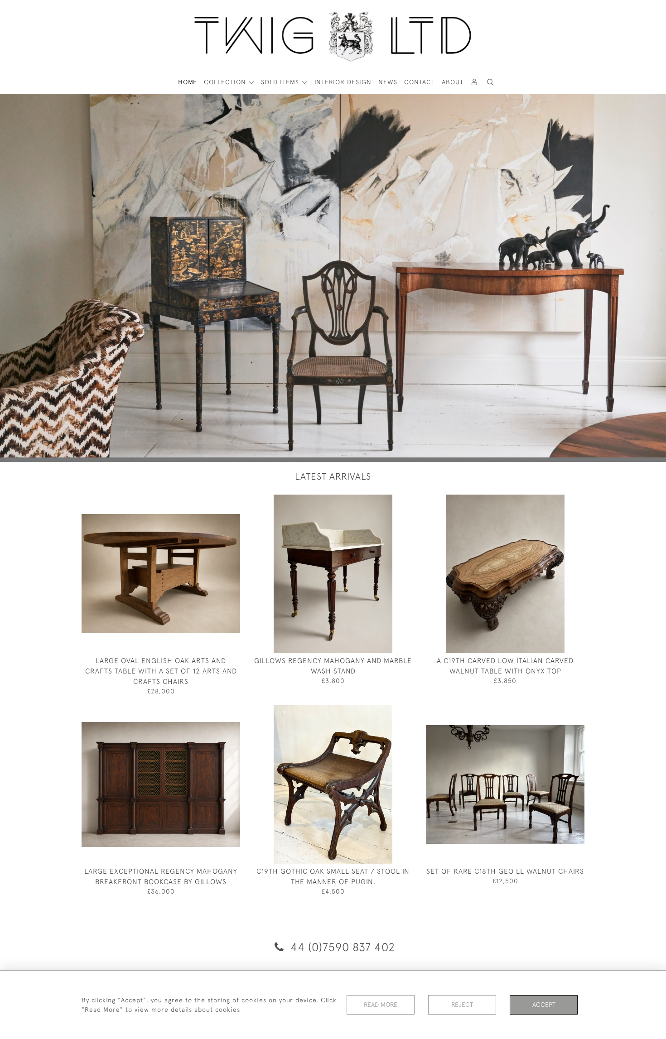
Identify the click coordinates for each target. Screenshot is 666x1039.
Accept (543, 1004)
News (387, 82)
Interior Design (343, 82)
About (452, 82)
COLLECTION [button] (226, 82)
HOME (187, 82)
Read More (380, 1004)
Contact (419, 82)
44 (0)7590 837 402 (341, 946)
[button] (490, 82)
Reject (462, 1004)
